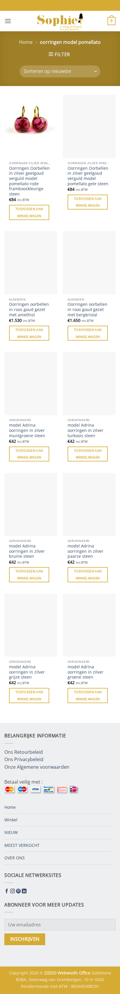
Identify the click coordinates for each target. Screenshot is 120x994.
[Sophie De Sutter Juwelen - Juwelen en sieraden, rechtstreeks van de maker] (60, 21)
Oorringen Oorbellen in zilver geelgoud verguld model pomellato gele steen (88, 176)
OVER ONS (14, 858)
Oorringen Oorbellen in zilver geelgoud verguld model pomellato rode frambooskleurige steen (29, 181)
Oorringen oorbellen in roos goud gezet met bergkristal (87, 309)
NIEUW (11, 832)
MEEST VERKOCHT (22, 845)
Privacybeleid (28, 759)
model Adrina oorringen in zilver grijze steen (27, 672)
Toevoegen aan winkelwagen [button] (29, 212)
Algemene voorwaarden (43, 767)
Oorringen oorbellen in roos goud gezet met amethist (29, 309)
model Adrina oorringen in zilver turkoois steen (85, 430)
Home (26, 42)
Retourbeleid (28, 752)
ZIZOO (51, 973)
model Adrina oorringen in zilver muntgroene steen (27, 430)
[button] (7, 21)
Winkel (10, 820)
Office (85, 973)
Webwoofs (68, 973)
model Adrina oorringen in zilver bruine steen (27, 551)
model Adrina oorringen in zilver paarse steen (85, 551)
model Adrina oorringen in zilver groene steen (85, 672)
